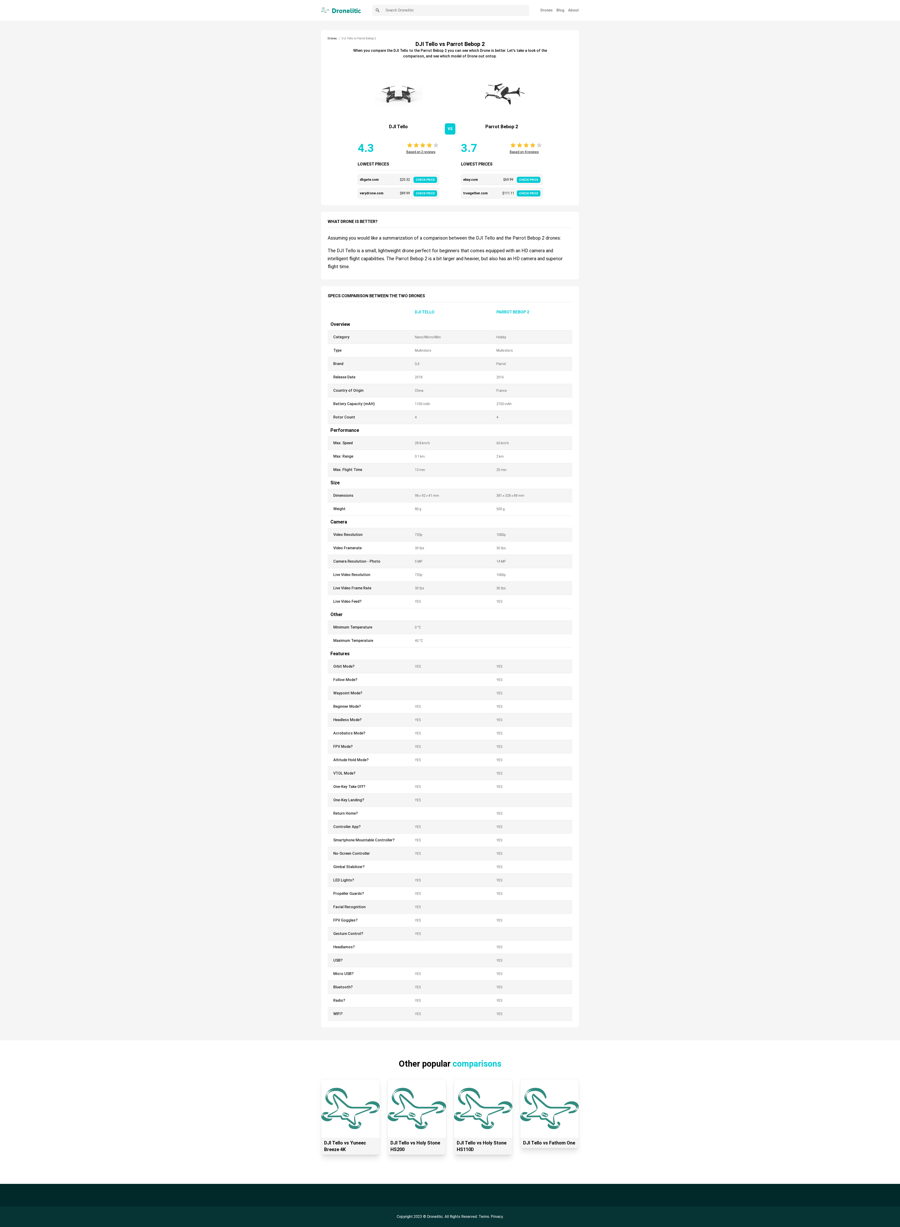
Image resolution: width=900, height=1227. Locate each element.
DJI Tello (425, 311)
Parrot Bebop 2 (512, 311)
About (573, 10)
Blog (560, 10)
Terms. (485, 1216)
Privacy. (497, 1216)
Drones (546, 10)
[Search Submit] (377, 10)
